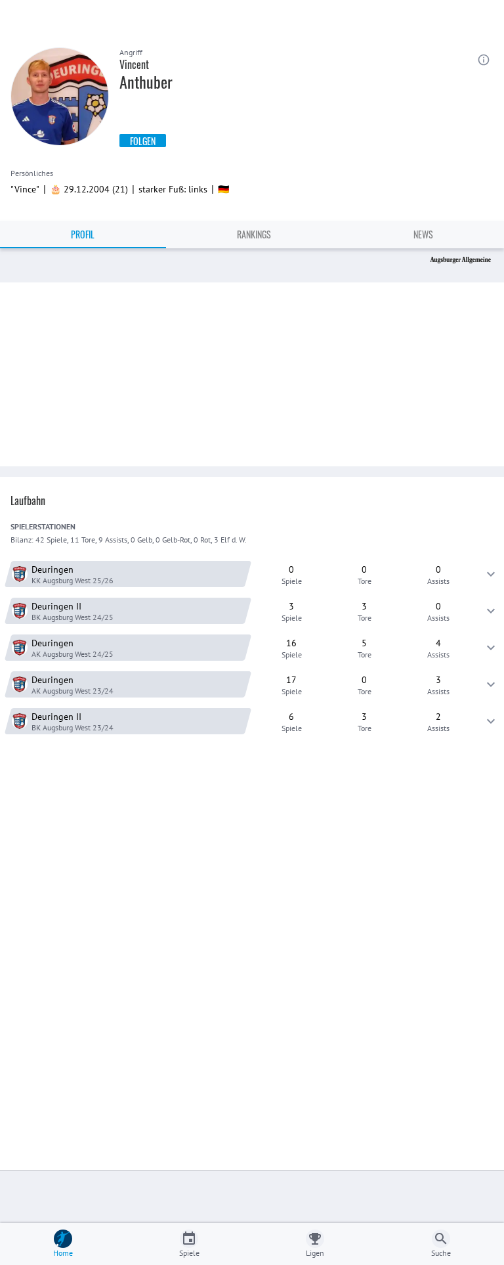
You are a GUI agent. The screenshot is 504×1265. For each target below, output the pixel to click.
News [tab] (423, 234)
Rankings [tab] (254, 234)
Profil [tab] (82, 234)
